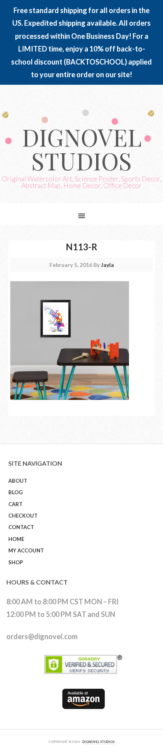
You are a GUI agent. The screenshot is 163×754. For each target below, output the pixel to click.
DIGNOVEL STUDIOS (98, 742)
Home (16, 539)
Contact (21, 527)
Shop (15, 562)
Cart (15, 504)
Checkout (23, 515)
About (17, 481)
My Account (26, 550)
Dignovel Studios (82, 148)
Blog (15, 492)
